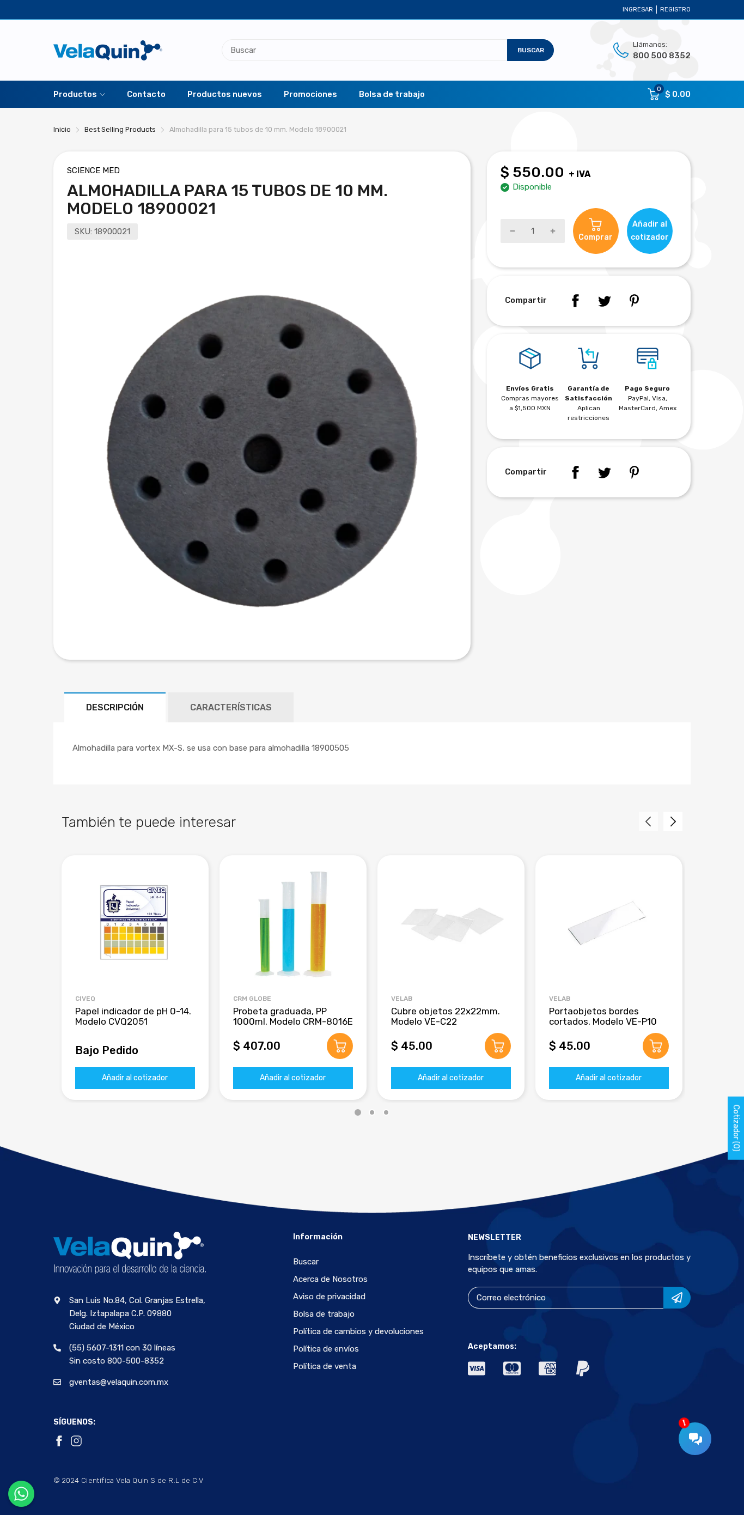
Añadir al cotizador (135, 1077)
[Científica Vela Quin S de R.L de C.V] (107, 50)
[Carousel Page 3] (386, 1112)
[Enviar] (677, 1298)
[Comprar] (340, 1046)
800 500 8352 (662, 55)
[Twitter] (604, 301)
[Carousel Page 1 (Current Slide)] (358, 1112)
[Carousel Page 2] (372, 1112)
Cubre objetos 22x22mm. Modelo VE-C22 (445, 1016)
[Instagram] (76, 1440)
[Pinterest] (634, 301)
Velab (401, 998)
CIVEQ (85, 998)
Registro (675, 9)
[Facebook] (575, 301)
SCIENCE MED (93, 170)
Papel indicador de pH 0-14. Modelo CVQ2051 (133, 1016)
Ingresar (638, 9)
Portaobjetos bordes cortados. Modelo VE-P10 (603, 1016)
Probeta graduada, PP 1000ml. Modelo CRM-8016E (293, 1016)
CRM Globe (252, 998)
